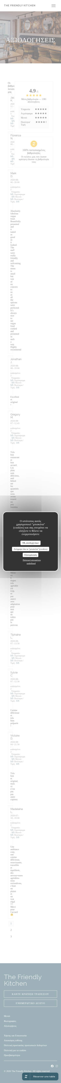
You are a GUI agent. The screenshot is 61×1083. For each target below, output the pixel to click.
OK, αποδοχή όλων (30, 543)
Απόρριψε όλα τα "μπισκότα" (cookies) (30, 549)
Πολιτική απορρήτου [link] (32, 560)
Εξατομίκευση (30, 555)
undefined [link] (31, 563)
